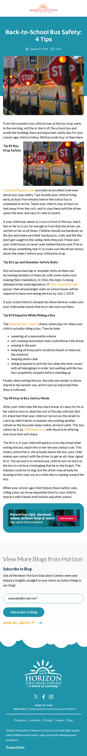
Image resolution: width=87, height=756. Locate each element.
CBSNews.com (34, 429)
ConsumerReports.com (19, 190)
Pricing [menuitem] (48, 720)
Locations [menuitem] (34, 720)
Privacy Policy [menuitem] (15, 747)
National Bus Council (23, 324)
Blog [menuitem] (70, 720)
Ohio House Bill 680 (64, 284)
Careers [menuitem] (59, 720)
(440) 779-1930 (43, 705)
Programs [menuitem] (20, 720)
